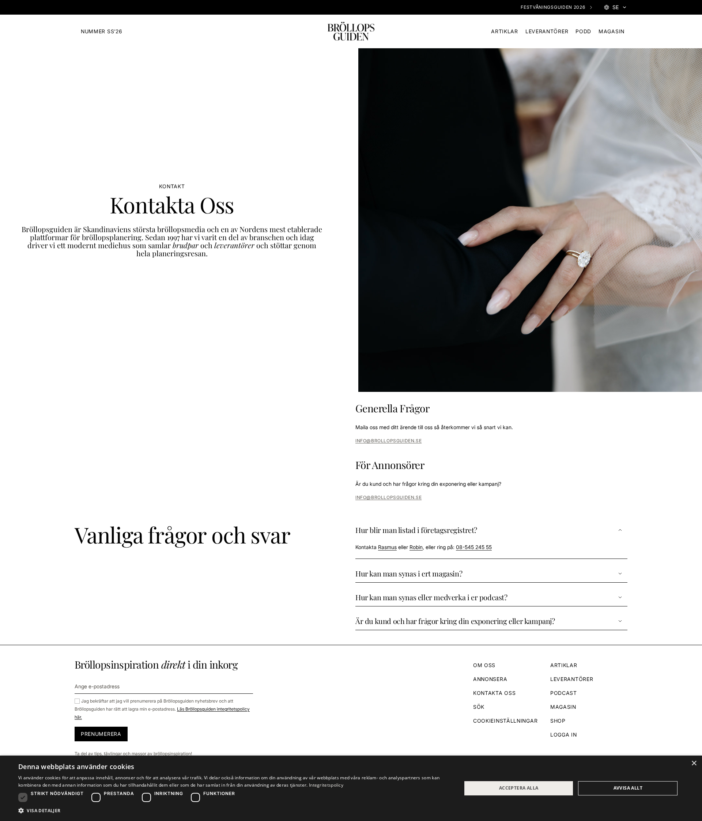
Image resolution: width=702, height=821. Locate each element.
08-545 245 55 (474, 547)
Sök (478, 707)
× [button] (694, 763)
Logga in (563, 734)
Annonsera (490, 679)
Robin (416, 547)
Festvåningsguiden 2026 (553, 7)
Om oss (484, 665)
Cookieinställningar (505, 721)
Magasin (611, 31)
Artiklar (504, 31)
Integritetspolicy (326, 785)
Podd (583, 31)
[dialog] (351, 788)
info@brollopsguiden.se (388, 440)
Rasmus (387, 547)
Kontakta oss (494, 693)
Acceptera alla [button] (519, 788)
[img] (351, 31)
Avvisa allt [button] (628, 788)
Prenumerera (101, 734)
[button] (491, 540)
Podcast (563, 693)
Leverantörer (546, 31)
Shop (558, 721)
